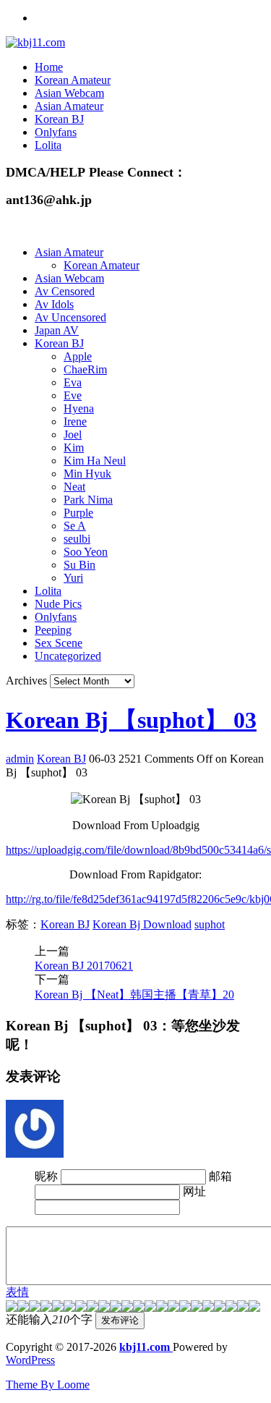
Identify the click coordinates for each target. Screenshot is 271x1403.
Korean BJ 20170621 (84, 965)
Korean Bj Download (142, 924)
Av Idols (54, 304)
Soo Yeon (86, 552)
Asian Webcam (69, 93)
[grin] (69, 1308)
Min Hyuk (87, 473)
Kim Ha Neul (95, 460)
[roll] (150, 1308)
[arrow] (185, 1308)
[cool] (104, 1308)
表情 (17, 1292)
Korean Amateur (73, 80)
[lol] (115, 1308)
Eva (73, 382)
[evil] (231, 1308)
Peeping (53, 630)
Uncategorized (68, 656)
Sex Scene (58, 643)
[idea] (173, 1308)
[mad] (127, 1308)
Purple (78, 512)
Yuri (73, 578)
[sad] (34, 1308)
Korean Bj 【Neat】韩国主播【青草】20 (134, 994)
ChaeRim (85, 369)
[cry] (208, 1308)
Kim (74, 447)
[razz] (23, 1308)
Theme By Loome (48, 1384)
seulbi (77, 539)
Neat (74, 486)
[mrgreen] (11, 1308)
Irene (75, 421)
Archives (26, 680)
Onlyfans (56, 132)
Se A (75, 526)
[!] (254, 1308)
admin (20, 759)
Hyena (79, 408)
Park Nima (88, 499)
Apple (78, 356)
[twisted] (139, 1308)
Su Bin (79, 565)
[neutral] (196, 1308)
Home (49, 67)
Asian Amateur (69, 106)
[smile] (46, 1308)
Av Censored (65, 291)
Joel (73, 434)
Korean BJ (59, 119)
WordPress (30, 1360)
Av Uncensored (70, 317)
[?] (219, 1308)
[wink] (162, 1308)
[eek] (81, 1308)
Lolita (48, 145)
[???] (92, 1308)
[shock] (243, 1308)
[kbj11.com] (35, 42)
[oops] (58, 1308)
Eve (73, 395)
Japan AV (57, 330)
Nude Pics (58, 604)
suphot (209, 924)
